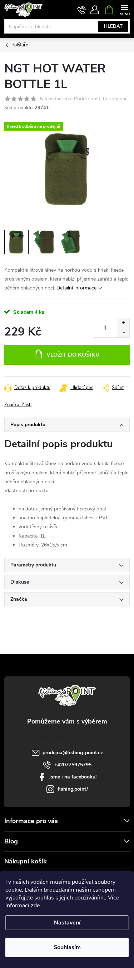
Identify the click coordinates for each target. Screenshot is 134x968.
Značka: (17, 405)
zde (35, 905)
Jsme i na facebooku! (72, 776)
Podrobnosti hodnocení (100, 99)
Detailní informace (76, 287)
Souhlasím (67, 947)
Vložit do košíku (73, 355)
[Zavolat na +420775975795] (81, 10)
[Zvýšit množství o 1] (123, 323)
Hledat (113, 26)
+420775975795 (72, 764)
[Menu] (124, 9)
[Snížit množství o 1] (123, 332)
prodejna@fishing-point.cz (73, 752)
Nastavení (67, 923)
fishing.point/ (73, 789)
